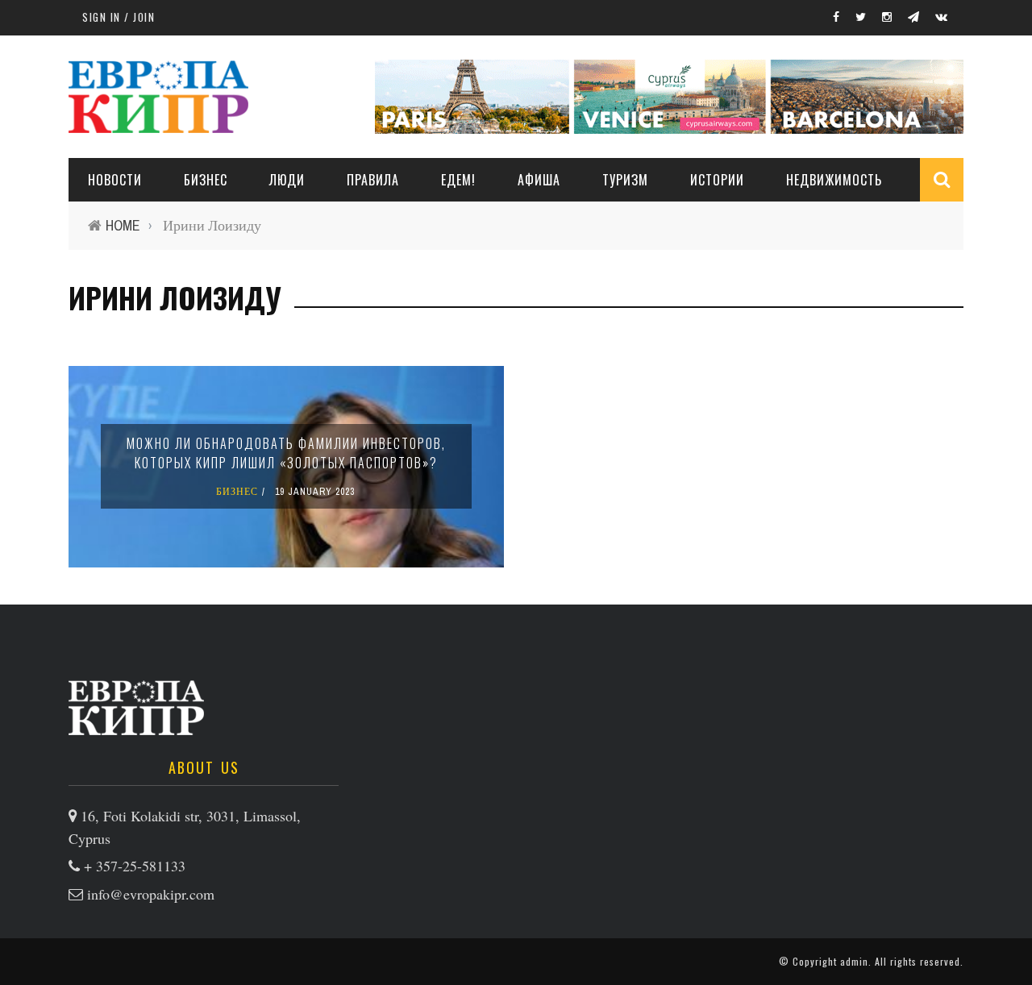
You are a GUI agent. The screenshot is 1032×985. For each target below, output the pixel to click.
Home (123, 225)
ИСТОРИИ (717, 179)
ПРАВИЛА (373, 179)
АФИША (539, 179)
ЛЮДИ (287, 179)
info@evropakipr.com (150, 894)
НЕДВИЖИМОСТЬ (834, 179)
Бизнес (205, 179)
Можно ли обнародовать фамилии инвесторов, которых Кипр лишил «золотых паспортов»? (286, 453)
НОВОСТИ (115, 179)
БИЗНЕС (237, 491)
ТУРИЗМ (625, 179)
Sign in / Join (118, 17)
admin (854, 961)
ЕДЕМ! (458, 179)
